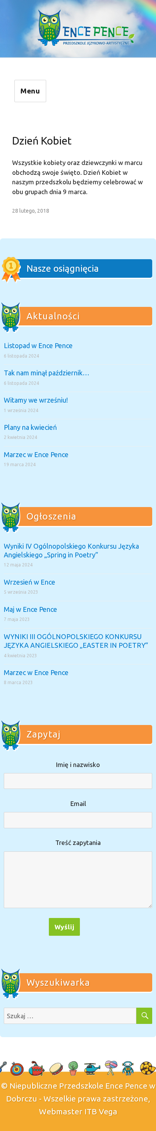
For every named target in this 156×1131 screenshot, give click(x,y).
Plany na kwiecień (30, 427)
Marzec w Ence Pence (36, 454)
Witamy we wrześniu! (36, 400)
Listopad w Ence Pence (38, 345)
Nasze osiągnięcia (63, 268)
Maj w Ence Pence (30, 609)
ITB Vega (100, 1111)
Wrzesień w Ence (29, 582)
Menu (30, 91)
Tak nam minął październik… (46, 372)
